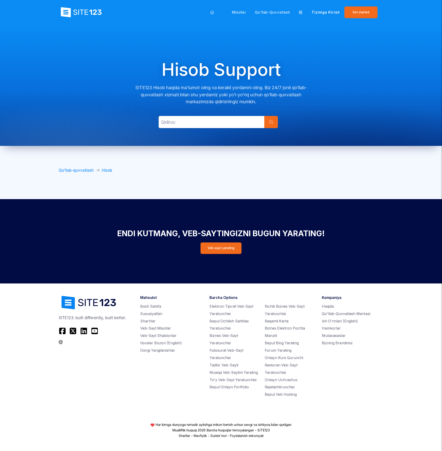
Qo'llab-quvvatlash (272, 12)
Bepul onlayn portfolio (229, 387)
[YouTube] (94, 331)
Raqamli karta (276, 321)
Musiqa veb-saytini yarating (233, 372)
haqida (328, 306)
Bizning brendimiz (337, 343)
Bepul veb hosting (281, 394)
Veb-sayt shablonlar (158, 335)
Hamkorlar (331, 328)
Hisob (107, 170)
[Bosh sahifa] (212, 12)
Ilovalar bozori (161, 343)
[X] (73, 331)
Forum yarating (278, 350)
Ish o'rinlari (340, 321)
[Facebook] (63, 331)
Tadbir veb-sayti (223, 365)
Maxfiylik (200, 436)
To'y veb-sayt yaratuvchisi (232, 380)
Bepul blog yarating (282, 343)
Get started (360, 12)
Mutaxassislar (334, 335)
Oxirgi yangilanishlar (157, 350)
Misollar (239, 12)
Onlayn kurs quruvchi (284, 358)
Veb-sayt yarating (221, 248)
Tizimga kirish (325, 12)
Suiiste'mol (218, 436)
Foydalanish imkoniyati (247, 436)
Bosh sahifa (150, 306)
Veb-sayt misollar (155, 328)
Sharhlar (148, 321)
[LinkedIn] (84, 331)
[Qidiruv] (271, 122)
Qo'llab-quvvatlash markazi (346, 314)
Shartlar (184, 436)
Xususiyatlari (151, 314)
